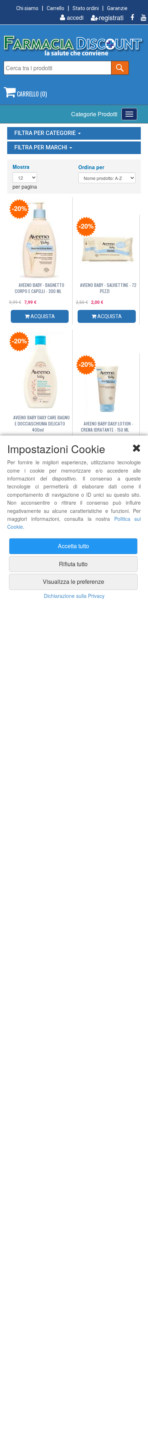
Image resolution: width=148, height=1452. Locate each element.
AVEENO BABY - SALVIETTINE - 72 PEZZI (108, 288)
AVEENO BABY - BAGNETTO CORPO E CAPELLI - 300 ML (40, 288)
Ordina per (91, 167)
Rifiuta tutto (73, 564)
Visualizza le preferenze (73, 581)
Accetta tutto (73, 546)
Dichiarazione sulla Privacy (74, 595)
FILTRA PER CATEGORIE (45, 133)
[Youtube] (140, 17)
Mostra (21, 166)
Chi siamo (27, 8)
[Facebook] (129, 17)
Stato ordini (86, 8)
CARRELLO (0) (31, 94)
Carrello (55, 8)
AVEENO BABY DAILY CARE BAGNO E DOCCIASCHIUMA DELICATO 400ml (41, 423)
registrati (111, 17)
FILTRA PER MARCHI (41, 147)
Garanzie (117, 8)
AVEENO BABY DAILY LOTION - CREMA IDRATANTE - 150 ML (107, 426)
